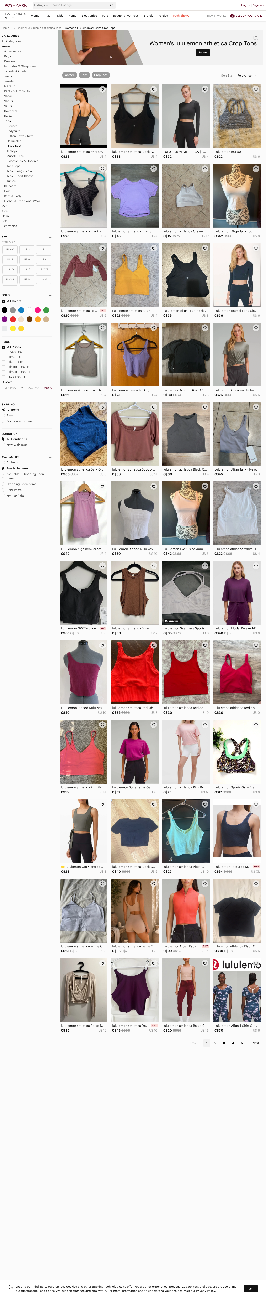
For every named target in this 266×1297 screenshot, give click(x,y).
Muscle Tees (15, 156)
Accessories (12, 51)
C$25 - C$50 (16, 357)
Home (72, 15)
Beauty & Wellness (126, 15)
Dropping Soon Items (21, 484)
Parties (163, 15)
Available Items (17, 468)
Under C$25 (15, 352)
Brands (148, 15)
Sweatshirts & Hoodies (22, 161)
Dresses (9, 61)
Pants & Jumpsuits (17, 91)
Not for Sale (15, 496)
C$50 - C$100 (17, 362)
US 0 (27, 249)
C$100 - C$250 (18, 367)
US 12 (26, 269)
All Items (13, 409)
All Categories (11, 41)
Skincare (10, 186)
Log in (245, 5)
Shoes (8, 96)
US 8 (44, 259)
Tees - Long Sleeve (20, 171)
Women (36, 15)
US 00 (10, 249)
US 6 (27, 259)
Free (10, 415)
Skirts (8, 106)
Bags (7, 56)
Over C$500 (16, 377)
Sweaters (10, 111)
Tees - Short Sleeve (20, 176)
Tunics (11, 181)
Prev (193, 1043)
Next (255, 1043)
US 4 (10, 259)
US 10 (10, 269)
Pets (105, 15)
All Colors (14, 301)
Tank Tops (13, 166)
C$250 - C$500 (18, 372)
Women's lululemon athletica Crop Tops (90, 28)
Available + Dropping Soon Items (25, 476)
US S (27, 279)
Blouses (12, 126)
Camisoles (14, 141)
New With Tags (17, 445)
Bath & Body (12, 196)
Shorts (8, 101)
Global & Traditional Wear (22, 201)
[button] (41, 5)
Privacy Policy (205, 1291)
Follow (202, 52)
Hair (7, 191)
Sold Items (14, 490)
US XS (10, 279)
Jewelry (9, 81)
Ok (250, 1289)
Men (49, 15)
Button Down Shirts (20, 136)
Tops (7, 121)
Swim (8, 116)
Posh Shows (181, 15)
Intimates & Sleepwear (20, 66)
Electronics (89, 15)
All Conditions (17, 439)
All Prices (14, 347)
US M (43, 279)
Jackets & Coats (15, 71)
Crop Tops (14, 146)
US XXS (43, 269)
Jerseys (12, 151)
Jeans (8, 76)
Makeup (9, 86)
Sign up (258, 5)
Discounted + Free (19, 421)
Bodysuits (13, 131)
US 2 (44, 249)
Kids (60, 15)
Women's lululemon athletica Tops (40, 28)
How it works (217, 15)
